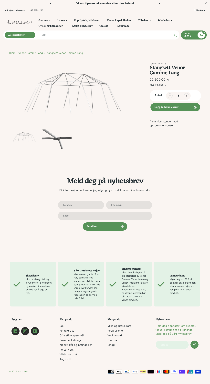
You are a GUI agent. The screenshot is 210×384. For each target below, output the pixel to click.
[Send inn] (194, 345)
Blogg (111, 344)
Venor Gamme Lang (30, 53)
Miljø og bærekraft (119, 325)
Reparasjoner (115, 330)
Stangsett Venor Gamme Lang (64, 53)
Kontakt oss (67, 330)
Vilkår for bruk (68, 354)
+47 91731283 (36, 10)
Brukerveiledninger (71, 340)
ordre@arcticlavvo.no (15, 10)
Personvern (67, 349)
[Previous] (50, 3)
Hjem (12, 53)
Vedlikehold (114, 335)
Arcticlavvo (23, 371)
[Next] (159, 3)
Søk (62, 325)
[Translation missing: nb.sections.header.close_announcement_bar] (206, 3)
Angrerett (65, 359)
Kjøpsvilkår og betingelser (76, 344)
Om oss (112, 340)
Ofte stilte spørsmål (72, 335)
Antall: (159, 95)
